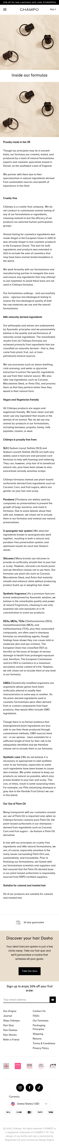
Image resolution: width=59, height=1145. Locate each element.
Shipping (38, 1033)
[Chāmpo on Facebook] (30, 1088)
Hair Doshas (10, 1030)
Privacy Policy (41, 1048)
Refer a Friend (11, 1039)
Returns (37, 1038)
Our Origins (9, 1011)
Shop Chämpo (11, 1020)
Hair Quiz (8, 1025)
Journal (7, 1015)
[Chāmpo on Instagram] (20, 1088)
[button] (5, 9)
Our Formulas (40, 1020)
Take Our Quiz (29, 971)
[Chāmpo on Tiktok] (39, 1088)
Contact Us (39, 1011)
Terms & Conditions (44, 1043)
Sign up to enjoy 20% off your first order (30, 988)
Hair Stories (10, 1034)
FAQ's (36, 1015)
